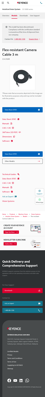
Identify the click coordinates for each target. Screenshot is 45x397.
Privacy (9, 355)
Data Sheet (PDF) (9, 119)
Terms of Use (11, 362)
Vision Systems (8, 201)
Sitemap (10, 369)
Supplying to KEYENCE (15, 365)
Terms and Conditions (14, 358)
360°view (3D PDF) (10, 132)
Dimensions (7, 136)
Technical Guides (9, 174)
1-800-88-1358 (9, 310)
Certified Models (12, 351)
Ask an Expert (8, 196)
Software (6, 141)
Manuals (5, 123)
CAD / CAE (6, 128)
